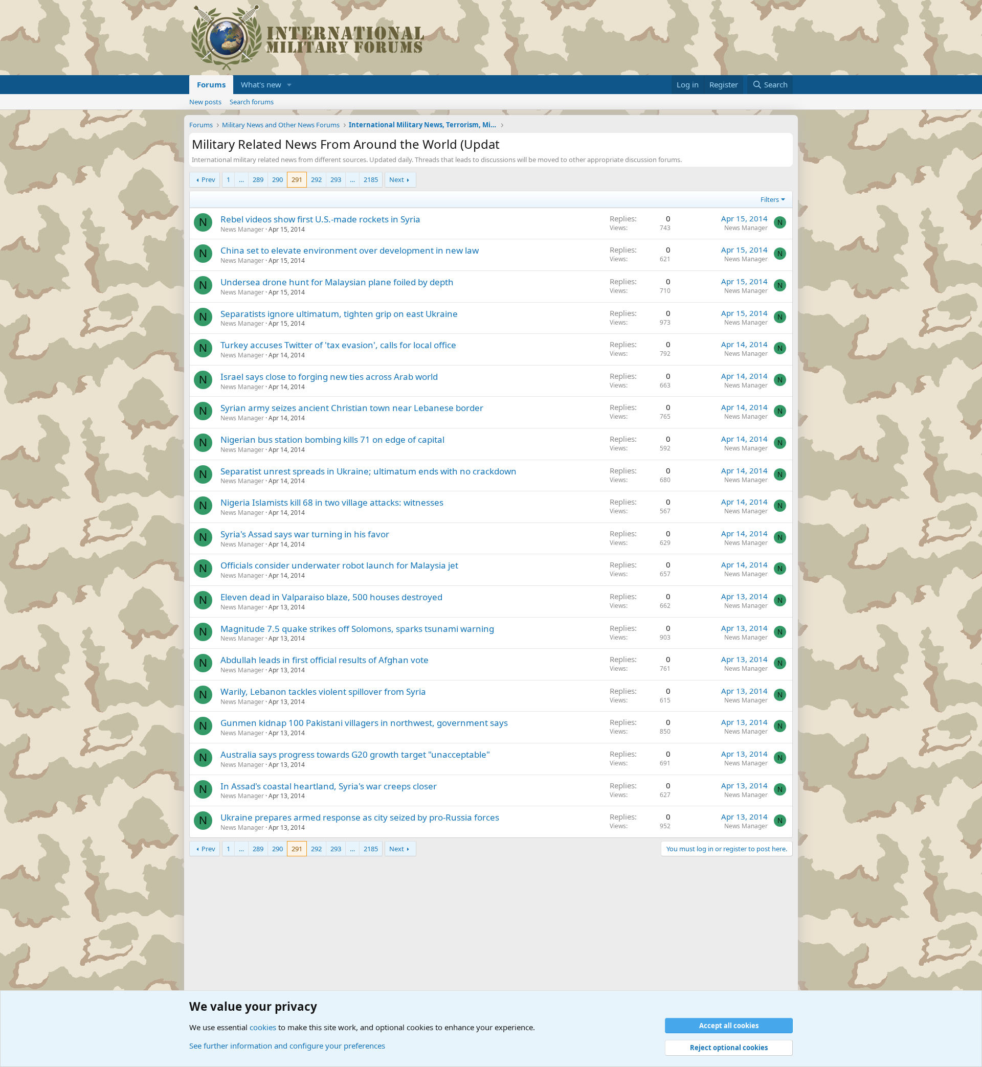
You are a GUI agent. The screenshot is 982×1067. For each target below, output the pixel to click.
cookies (263, 1027)
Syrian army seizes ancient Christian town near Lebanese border (351, 408)
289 (258, 179)
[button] (289, 84)
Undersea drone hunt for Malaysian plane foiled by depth (337, 282)
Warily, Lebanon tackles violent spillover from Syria (323, 691)
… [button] (241, 179)
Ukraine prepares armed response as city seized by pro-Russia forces (359, 817)
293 (335, 179)
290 (277, 179)
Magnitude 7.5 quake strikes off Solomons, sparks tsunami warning (357, 628)
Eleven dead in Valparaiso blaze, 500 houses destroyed (331, 597)
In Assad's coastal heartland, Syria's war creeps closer (328, 786)
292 (316, 179)
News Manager (242, 229)
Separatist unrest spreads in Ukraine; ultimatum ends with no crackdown (368, 471)
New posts (205, 101)
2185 (371, 179)
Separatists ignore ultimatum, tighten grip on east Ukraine (339, 314)
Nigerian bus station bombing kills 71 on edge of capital (332, 439)
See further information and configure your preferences (287, 1045)
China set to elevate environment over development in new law (349, 250)
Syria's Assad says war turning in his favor (304, 534)
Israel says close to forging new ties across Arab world (329, 376)
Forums (211, 84)
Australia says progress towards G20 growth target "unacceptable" (355, 754)
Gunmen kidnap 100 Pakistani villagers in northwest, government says (364, 723)
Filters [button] (770, 199)
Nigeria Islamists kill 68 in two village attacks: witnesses (331, 502)
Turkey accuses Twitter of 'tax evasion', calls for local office (338, 345)
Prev (208, 179)
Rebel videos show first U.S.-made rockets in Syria (320, 219)
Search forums (252, 101)
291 (297, 179)
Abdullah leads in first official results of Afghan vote (324, 660)
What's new (261, 84)
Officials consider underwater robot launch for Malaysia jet (339, 565)
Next (396, 179)
